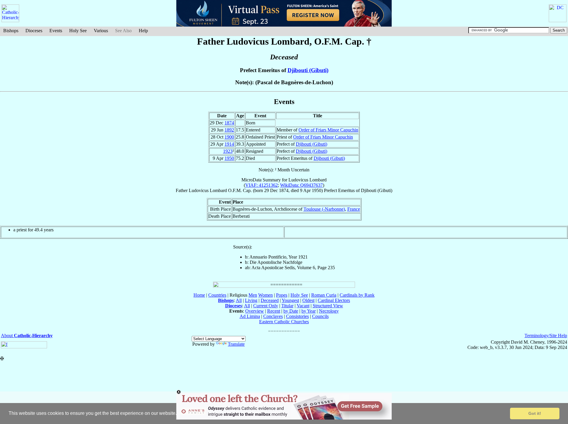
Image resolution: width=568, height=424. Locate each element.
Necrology (329, 310)
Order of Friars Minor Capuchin (328, 129)
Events (55, 30)
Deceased (270, 300)
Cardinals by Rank (357, 295)
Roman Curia (323, 295)
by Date (290, 310)
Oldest (308, 300)
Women (265, 295)
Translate (236, 344)
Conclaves (273, 316)
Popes (281, 295)
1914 (229, 144)
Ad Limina (250, 316)
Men (252, 295)
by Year (308, 310)
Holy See (78, 30)
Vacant (303, 305)
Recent (273, 310)
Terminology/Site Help (546, 335)
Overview (254, 310)
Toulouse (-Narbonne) (324, 209)
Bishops (10, 30)
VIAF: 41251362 (261, 185)
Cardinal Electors (334, 300)
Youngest (290, 300)
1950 (229, 158)
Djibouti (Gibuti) (308, 70)
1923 (228, 151)
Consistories (297, 316)
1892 (229, 129)
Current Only (265, 305)
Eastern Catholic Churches (284, 321)
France (353, 209)
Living (251, 300)
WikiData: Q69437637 (301, 185)
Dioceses (33, 30)
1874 (229, 122)
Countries (217, 295)
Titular (287, 305)
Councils (320, 316)
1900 (229, 136)
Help (143, 30)
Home (199, 295)
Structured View (328, 305)
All (239, 300)
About (27, 335)
